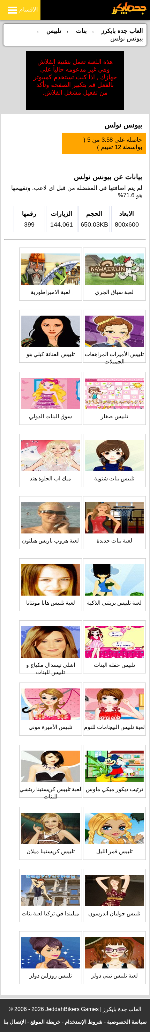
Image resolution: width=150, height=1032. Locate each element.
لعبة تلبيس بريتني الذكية (114, 603)
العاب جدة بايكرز (122, 31)
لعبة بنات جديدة (114, 541)
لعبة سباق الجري (114, 292)
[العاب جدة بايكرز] (129, 13)
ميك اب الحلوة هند (50, 478)
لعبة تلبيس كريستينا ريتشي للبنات (50, 792)
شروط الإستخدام (84, 1022)
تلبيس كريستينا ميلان (51, 851)
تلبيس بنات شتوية (114, 478)
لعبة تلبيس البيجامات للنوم (114, 727)
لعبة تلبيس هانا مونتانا (50, 603)
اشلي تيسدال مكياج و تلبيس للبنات (50, 668)
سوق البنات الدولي (50, 416)
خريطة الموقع (45, 1022)
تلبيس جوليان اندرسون (114, 913)
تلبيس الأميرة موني (50, 727)
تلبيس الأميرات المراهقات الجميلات (114, 357)
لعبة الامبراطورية (50, 292)
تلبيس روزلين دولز (50, 976)
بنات (81, 31)
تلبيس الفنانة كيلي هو (51, 354)
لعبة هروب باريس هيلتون (50, 541)
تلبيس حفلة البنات (114, 665)
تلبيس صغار (114, 416)
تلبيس (53, 31)
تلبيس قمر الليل (114, 851)
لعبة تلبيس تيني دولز (114, 976)
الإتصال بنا (14, 1022)
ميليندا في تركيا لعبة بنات (50, 913)
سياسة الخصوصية (127, 1022)
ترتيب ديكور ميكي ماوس (114, 789)
